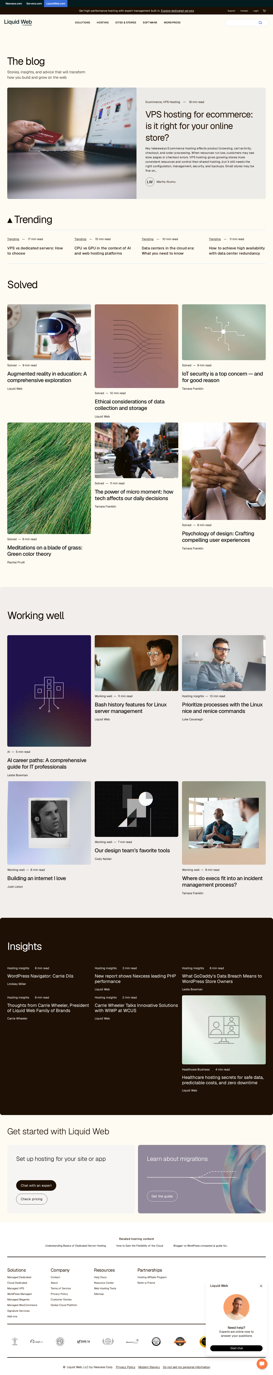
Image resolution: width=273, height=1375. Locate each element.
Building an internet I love (36, 878)
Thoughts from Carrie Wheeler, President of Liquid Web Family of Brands (48, 1008)
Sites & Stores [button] (125, 22)
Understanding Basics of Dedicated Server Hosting (75, 1245)
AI (8, 752)
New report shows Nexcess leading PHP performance (135, 978)
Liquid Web (14, 389)
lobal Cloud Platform (65, 1305)
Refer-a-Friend (146, 1282)
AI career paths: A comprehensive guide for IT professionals (46, 763)
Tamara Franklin (192, 389)
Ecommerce (153, 102)
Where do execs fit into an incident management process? (222, 881)
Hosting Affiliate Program (152, 1277)
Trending (13, 239)
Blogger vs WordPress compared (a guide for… (200, 1245)
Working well (103, 696)
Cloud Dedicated (17, 1282)
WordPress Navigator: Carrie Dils (40, 976)
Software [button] (150, 22)
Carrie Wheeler (17, 1018)
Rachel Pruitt (16, 562)
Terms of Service (61, 1288)
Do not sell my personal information (186, 1367)
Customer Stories (61, 1299)
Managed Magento (18, 1299)
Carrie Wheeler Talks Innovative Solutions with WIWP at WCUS (136, 1008)
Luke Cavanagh (192, 719)
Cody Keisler (103, 859)
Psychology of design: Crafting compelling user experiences (218, 537)
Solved (12, 365)
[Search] (260, 23)
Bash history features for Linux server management (131, 708)
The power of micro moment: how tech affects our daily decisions (134, 495)
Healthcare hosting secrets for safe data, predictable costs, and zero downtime (223, 1080)
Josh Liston (15, 887)
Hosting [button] (103, 22)
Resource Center (104, 1282)
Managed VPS (15, 1288)
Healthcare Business (196, 1069)
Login (256, 10)
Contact (244, 10)
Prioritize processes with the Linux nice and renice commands (222, 708)
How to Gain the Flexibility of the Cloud (139, 1245)
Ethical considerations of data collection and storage (129, 405)
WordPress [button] (172, 22)
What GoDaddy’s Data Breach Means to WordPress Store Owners (222, 978)
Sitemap (99, 1294)
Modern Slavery (149, 1367)
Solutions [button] (82, 22)
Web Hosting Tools (105, 1288)
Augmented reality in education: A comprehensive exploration (47, 377)
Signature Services (18, 1310)
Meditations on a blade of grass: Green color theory (44, 551)
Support (231, 10)
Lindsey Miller (16, 984)
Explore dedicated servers (177, 10)
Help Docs (100, 1277)
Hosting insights (193, 696)
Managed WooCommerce (22, 1305)
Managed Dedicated (19, 1277)
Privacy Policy (59, 1294)
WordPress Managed (19, 1294)
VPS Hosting (171, 102)
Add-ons (12, 1316)
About (54, 1282)
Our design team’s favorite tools (132, 850)
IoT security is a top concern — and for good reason (222, 377)
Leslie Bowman (17, 775)
